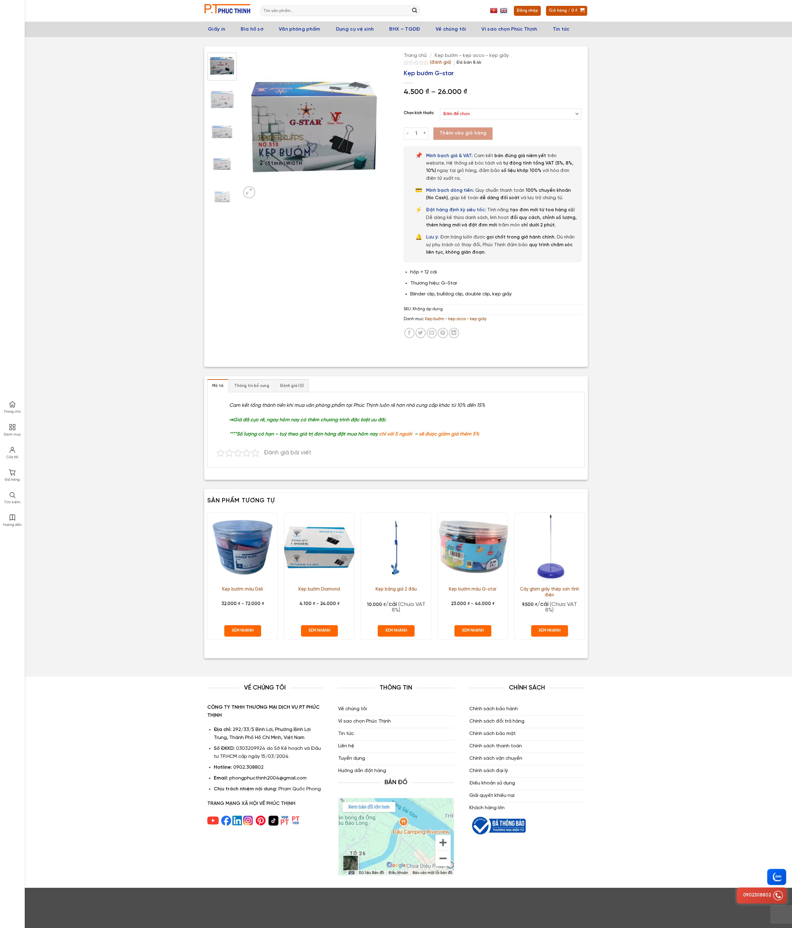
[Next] (377, 126)
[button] (249, 192)
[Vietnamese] (494, 11)
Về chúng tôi (451, 29)
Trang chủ (415, 55)
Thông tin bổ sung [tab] (251, 386)
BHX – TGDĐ (404, 29)
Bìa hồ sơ (252, 29)
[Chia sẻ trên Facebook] (409, 333)
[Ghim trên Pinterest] (443, 333)
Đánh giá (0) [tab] (292, 386)
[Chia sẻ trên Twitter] (420, 333)
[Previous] (251, 126)
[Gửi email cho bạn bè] (432, 333)
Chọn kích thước (419, 113)
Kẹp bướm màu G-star (473, 589)
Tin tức (561, 29)
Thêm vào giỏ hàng (463, 133)
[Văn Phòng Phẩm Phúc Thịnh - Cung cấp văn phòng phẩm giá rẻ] (227, 11)
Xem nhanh (243, 631)
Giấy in (216, 29)
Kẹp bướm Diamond (319, 589)
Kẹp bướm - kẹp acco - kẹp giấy (472, 55)
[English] (504, 11)
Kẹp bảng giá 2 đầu (396, 589)
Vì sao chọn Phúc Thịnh (509, 29)
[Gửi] (414, 11)
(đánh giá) (441, 62)
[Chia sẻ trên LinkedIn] (454, 333)
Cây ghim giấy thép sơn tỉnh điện (549, 592)
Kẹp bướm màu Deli (242, 589)
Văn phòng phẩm (299, 29)
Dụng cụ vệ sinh (355, 29)
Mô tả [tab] (217, 386)
